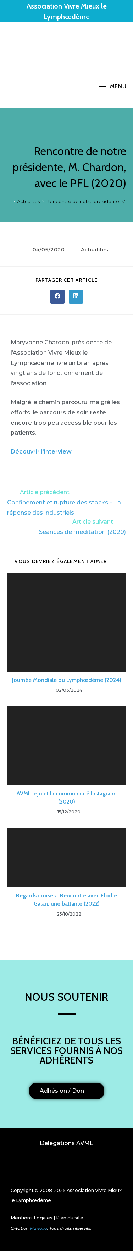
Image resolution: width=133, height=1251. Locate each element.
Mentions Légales (31, 1217)
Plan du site (69, 1217)
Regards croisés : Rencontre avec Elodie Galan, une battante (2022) (66, 899)
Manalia (38, 1228)
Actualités (95, 250)
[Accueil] (8, 201)
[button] (67, 1169)
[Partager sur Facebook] (57, 297)
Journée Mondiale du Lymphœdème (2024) (66, 680)
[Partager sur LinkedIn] (76, 297)
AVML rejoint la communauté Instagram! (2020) (66, 797)
